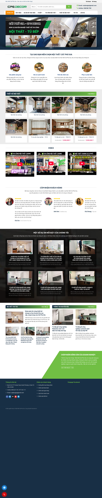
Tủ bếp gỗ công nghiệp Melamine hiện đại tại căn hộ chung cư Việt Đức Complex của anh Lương (20, 289)
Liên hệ (82, 12)
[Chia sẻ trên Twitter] (10, 396)
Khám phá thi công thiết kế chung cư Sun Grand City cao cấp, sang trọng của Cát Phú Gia (20, 258)
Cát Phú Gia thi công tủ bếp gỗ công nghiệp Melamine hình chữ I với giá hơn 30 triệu (82, 258)
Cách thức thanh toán (43, 393)
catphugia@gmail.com (17, 392)
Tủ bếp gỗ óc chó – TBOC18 (86, 137)
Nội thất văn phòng (16, 115)
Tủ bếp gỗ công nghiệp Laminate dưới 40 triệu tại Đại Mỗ (82, 288)
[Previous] (4, 32)
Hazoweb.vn (34, 408)
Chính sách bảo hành (43, 388)
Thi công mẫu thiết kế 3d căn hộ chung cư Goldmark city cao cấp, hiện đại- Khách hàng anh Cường (51, 258)
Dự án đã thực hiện (29, 12)
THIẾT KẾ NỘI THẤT (64, 12)
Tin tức (75, 12)
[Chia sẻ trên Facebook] (7, 396)
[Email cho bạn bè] (12, 396)
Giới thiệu (18, 12)
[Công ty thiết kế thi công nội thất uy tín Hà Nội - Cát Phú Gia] (17, 7)
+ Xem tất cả (91, 93)
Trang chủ (10, 12)
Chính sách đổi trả (42, 396)
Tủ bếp (40, 12)
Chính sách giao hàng (43, 390)
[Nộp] (69, 7)
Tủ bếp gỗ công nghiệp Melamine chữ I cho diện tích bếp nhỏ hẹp (51, 288)
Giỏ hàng (94, 1)
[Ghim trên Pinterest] (15, 396)
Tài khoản (88, 1)
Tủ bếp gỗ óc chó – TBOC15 (63, 137)
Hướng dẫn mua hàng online (45, 385)
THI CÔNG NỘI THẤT (50, 12)
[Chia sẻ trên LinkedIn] (18, 396)
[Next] (98, 32)
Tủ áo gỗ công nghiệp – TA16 (39, 137)
